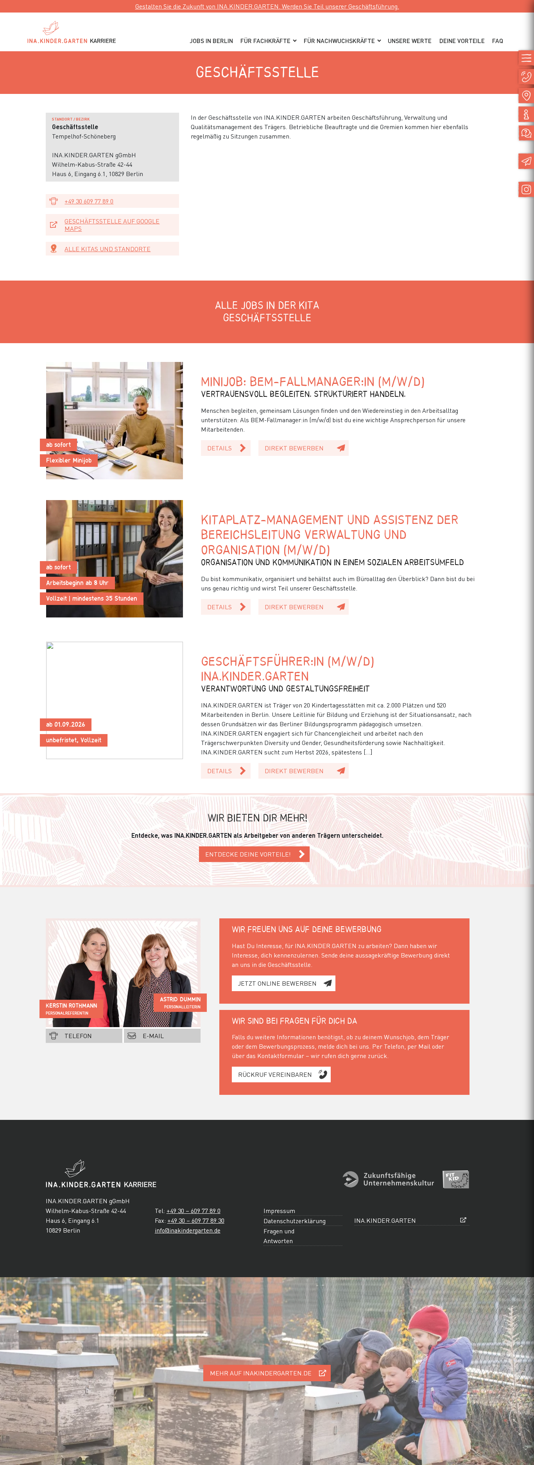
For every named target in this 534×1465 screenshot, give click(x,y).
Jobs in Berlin (211, 41)
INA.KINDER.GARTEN (385, 1220)
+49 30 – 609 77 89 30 (195, 1220)
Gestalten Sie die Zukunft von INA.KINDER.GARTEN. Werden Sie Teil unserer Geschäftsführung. (267, 6)
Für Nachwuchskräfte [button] (339, 41)
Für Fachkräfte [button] (265, 41)
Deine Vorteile (462, 41)
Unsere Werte (410, 41)
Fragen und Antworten (278, 1236)
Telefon (78, 1035)
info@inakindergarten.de (187, 1230)
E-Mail (153, 1035)
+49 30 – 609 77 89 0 (193, 1210)
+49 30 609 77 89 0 (89, 201)
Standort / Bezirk (71, 119)
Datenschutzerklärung (294, 1221)
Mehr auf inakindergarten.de (261, 1373)
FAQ (497, 41)
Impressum (279, 1210)
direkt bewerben (294, 448)
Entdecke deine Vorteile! (248, 854)
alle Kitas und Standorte (108, 249)
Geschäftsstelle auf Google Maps (112, 224)
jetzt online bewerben (277, 983)
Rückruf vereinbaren (275, 1074)
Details (219, 448)
